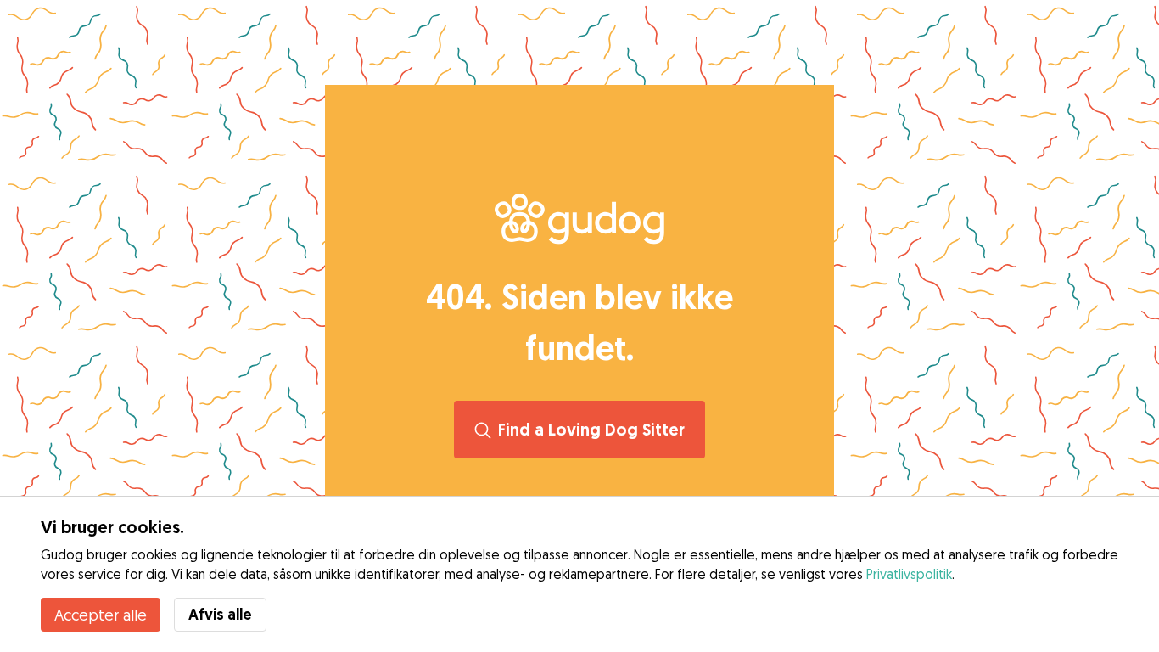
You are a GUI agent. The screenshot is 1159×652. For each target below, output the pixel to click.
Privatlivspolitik (909, 573)
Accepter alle (100, 614)
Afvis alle (220, 614)
